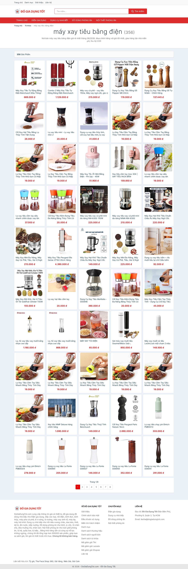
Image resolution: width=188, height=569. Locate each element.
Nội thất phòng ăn (106, 20)
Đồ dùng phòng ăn (82, 20)
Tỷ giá (31, 561)
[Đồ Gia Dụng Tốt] (28, 508)
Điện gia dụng (39, 20)
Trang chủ (18, 2)
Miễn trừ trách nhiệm (90, 523)
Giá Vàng (58, 561)
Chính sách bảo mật (90, 515)
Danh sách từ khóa (89, 538)
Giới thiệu (39, 2)
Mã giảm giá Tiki (88, 542)
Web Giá (67, 561)
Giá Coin (76, 561)
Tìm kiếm (139, 11)
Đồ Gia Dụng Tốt (108, 566)
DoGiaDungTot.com (90, 566)
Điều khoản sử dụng (90, 519)
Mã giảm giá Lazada (90, 546)
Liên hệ (48, 2)
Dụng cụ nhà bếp (59, 20)
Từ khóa (28, 26)
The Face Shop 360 (44, 561)
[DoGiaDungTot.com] (29, 11)
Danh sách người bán (90, 534)
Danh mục (29, 2)
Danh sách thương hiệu (91, 531)
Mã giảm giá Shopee (90, 550)
